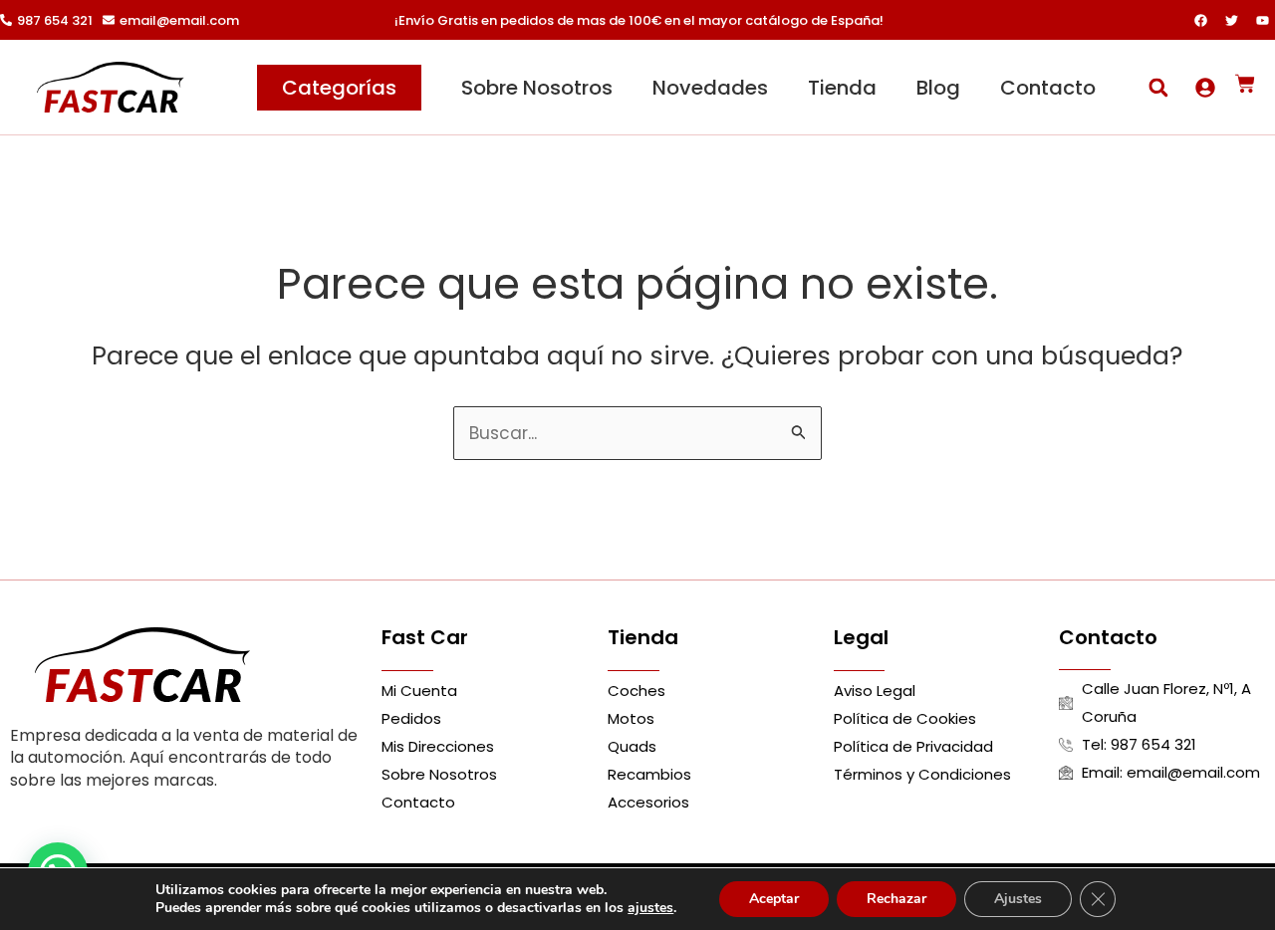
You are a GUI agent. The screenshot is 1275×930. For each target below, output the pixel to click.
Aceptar (774, 898)
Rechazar (896, 898)
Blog (938, 88)
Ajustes (1018, 898)
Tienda (842, 88)
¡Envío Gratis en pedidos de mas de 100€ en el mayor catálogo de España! (639, 20)
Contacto (1048, 88)
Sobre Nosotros (537, 88)
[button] (1158, 87)
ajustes (650, 908)
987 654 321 (55, 20)
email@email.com (179, 20)
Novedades (710, 88)
